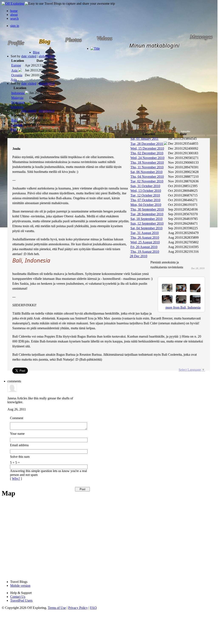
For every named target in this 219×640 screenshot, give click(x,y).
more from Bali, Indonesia (183, 307)
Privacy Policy (78, 608)
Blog (36, 52)
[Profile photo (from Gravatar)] (12, 391)
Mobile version (20, 585)
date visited (28, 56)
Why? (16, 478)
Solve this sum (20, 456)
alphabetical (47, 56)
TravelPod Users (21, 600)
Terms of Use (57, 608)
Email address (19, 445)
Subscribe (185, 131)
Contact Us (17, 596)
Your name (17, 433)
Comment (16, 418)
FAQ (93, 608)
